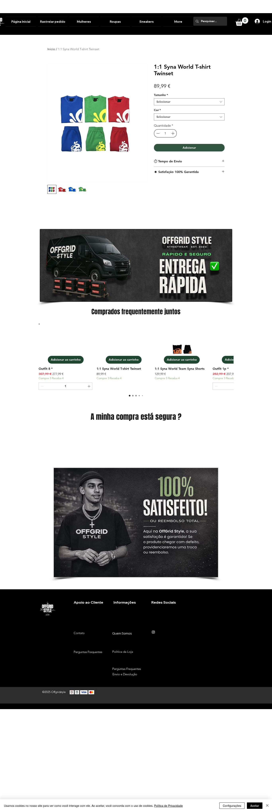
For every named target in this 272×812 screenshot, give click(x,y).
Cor (157, 110)
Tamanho (161, 95)
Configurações (232, 806)
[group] (136, 361)
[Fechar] (267, 805)
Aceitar (254, 806)
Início (51, 49)
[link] (242, 21)
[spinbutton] (165, 133)
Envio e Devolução (125, 674)
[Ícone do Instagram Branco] (153, 632)
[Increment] (173, 133)
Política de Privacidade (168, 806)
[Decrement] (157, 133)
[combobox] (189, 101)
